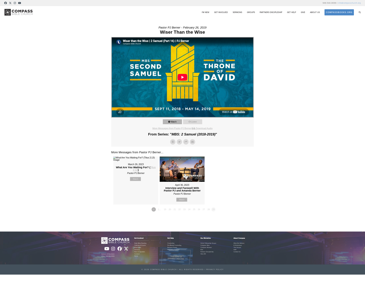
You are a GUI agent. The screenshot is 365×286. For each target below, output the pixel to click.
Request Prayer (172, 247)
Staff (235, 249)
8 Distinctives (238, 245)
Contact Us (237, 252)
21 (175, 209)
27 (204, 209)
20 (170, 209)
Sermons (137, 249)
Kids (201, 249)
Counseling (170, 243)
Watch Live (137, 247)
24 (189, 209)
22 (179, 209)
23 (184, 209)
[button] (360, 12)
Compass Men (205, 245)
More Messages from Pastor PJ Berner (171, 128)
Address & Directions (107, 254)
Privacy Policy (215, 269)
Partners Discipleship (207, 252)
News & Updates (139, 252)
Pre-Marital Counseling (174, 245)
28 (208, 209)
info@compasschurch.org (349, 3)
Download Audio (204, 128)
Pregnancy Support (173, 249)
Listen (194, 121)
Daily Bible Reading (140, 243)
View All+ (203, 254)
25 (194, 209)
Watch (174, 121)
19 (165, 209)
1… (159, 209)
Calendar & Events (140, 245)
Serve (136, 256)
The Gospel (237, 247)
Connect (137, 254)
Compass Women (206, 247)
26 (199, 209)
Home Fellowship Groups (208, 243)
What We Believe (239, 243)
